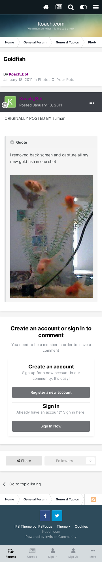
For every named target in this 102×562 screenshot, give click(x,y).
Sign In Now (51, 426)
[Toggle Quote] (12, 142)
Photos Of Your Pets (56, 79)
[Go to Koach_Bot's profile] (10, 102)
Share (25, 460)
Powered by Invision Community (51, 536)
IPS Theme (23, 526)
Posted (40, 105)
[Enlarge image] (51, 236)
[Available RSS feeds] (93, 499)
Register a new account (51, 392)
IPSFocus (44, 526)
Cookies (81, 526)
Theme (63, 526)
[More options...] (91, 103)
